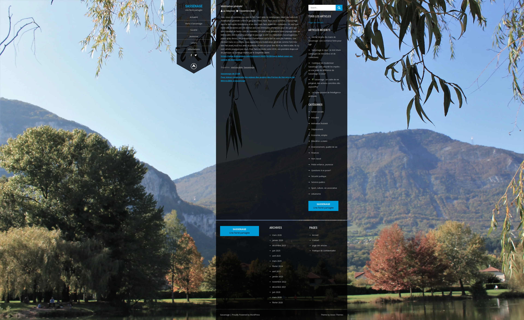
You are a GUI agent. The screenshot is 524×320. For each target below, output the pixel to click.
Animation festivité (319, 123)
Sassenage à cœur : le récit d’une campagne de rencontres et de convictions (324, 54)
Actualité (194, 17)
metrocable (237, 67)
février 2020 (277, 302)
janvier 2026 (277, 240)
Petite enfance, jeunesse (322, 164)
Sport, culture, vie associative (324, 188)
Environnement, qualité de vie (324, 147)
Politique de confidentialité (324, 250)
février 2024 (277, 266)
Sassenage (194, 6)
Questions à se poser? (321, 170)
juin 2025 (276, 250)
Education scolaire (319, 141)
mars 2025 (277, 261)
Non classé (316, 158)
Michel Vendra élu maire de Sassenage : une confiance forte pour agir (324, 41)
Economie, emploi (319, 135)
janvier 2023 (277, 276)
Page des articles (315, 22)
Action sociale (317, 111)
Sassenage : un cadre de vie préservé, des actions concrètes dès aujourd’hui (324, 83)
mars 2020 (277, 297)
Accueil (315, 235)
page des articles (319, 245)
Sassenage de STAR (230, 73)
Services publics (318, 182)
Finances (315, 152)
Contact (315, 240)
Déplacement (317, 129)
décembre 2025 (279, 245)
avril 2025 (276, 255)
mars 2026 (277, 235)
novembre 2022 (279, 281)
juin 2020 (276, 292)
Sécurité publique (318, 176)
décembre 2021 (279, 287)
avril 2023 (276, 271)
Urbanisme (316, 194)
